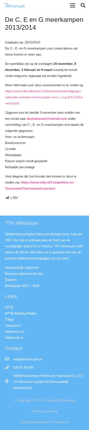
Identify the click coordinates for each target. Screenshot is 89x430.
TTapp (9, 319)
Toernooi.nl (12, 325)
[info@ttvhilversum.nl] (9, 359)
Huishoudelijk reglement (22, 267)
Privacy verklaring (44, 411)
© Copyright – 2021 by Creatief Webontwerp (45, 400)
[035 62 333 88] (9, 367)
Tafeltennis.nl (14, 337)
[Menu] (72, 5)
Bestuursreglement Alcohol (24, 273)
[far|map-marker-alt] (9, 382)
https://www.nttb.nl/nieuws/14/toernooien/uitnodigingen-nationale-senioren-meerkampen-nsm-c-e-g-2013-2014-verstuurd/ (44, 97)
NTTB (9, 307)
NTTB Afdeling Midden (21, 313)
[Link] (14, 5)
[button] (83, 5)
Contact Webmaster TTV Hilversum (44, 422)
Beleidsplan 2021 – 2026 (22, 286)
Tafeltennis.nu (14, 331)
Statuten (11, 279)
